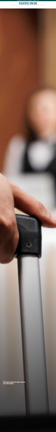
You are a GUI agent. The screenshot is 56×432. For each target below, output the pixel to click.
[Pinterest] (42, 3)
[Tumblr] (45, 3)
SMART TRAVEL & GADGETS (19, 0)
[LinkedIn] (43, 3)
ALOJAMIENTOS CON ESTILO (29, 0)
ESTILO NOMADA (34, 0)
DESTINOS (38, 0)
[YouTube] (44, 3)
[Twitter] (41, 3)
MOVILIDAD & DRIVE (25, 0)
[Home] (46, 3)
